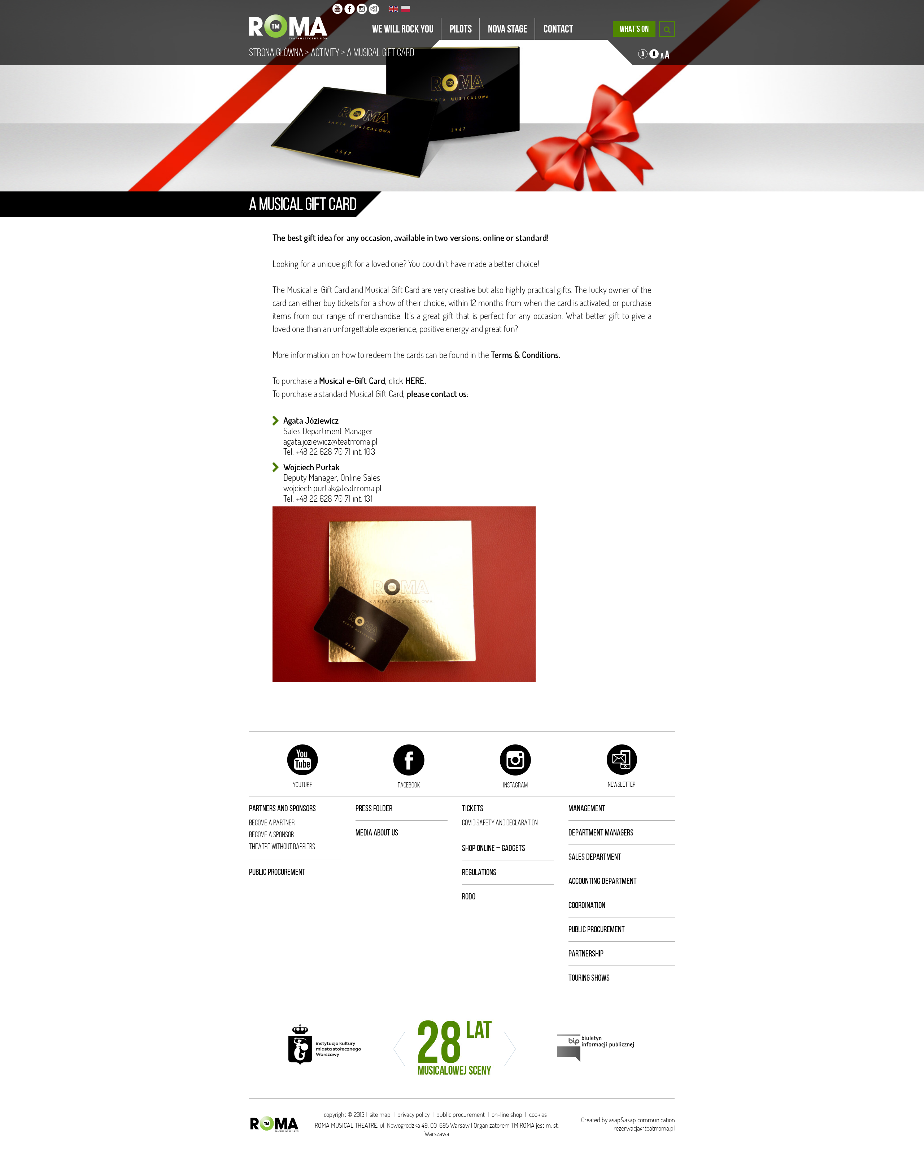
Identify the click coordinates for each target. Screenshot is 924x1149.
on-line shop (507, 1114)
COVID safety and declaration (500, 822)
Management (586, 808)
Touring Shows (589, 977)
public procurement (460, 1114)
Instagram (515, 785)
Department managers (600, 832)
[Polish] (406, 9)
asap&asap (622, 1120)
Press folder (374, 808)
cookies (538, 1114)
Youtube (302, 785)
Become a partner (272, 822)
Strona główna (276, 52)
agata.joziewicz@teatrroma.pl (330, 441)
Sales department (594, 856)
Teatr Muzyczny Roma (290, 20)
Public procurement (277, 872)
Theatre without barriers (282, 846)
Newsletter (622, 784)
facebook (409, 785)
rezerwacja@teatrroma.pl (644, 1128)
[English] (393, 9)
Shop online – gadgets (493, 848)
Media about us (377, 832)
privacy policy (413, 1114)
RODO (468, 896)
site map (380, 1114)
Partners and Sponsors (282, 808)
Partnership (585, 953)
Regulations (479, 872)
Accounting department (602, 881)
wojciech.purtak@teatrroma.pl (332, 487)
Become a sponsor (271, 834)
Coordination (586, 905)
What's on (634, 29)
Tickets (472, 808)
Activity (325, 52)
